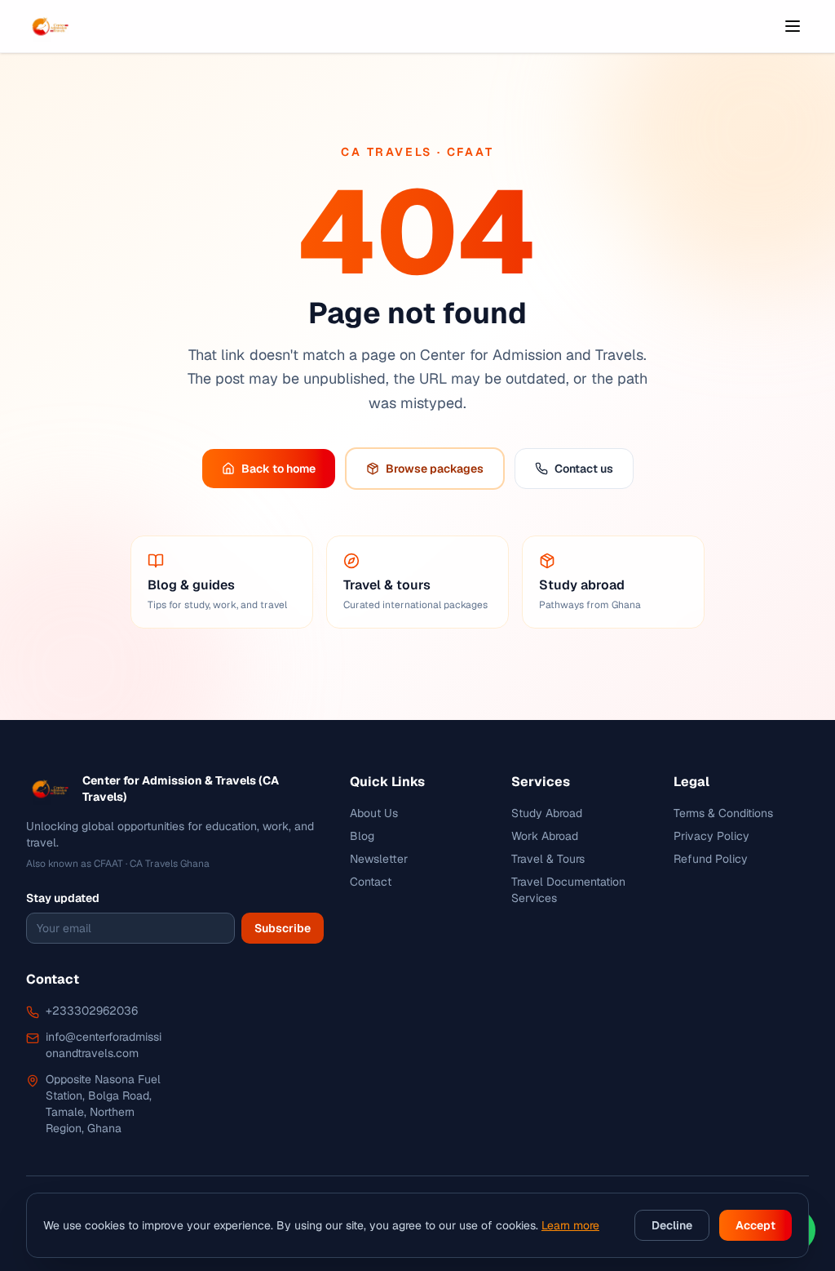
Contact (370, 881)
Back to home (278, 468)
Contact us (583, 468)
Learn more (570, 1225)
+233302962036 (92, 1010)
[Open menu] (792, 26)
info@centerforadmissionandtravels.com (103, 1044)
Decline (672, 1225)
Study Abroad (546, 813)
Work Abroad (544, 836)
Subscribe (282, 928)
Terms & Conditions (723, 813)
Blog (362, 836)
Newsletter (379, 858)
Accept (755, 1225)
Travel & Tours (548, 858)
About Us (374, 813)
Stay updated (62, 898)
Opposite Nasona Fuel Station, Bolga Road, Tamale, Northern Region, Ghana (103, 1103)
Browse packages (435, 468)
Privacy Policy (711, 836)
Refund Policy (711, 858)
